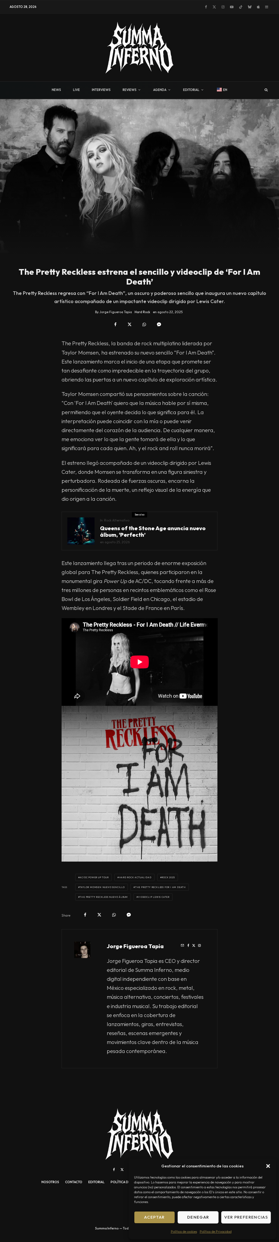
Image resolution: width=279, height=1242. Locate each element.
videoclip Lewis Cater (153, 897)
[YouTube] (231, 7)
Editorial (96, 1182)
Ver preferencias (246, 1217)
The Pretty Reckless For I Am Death (160, 887)
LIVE (76, 90)
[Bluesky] (249, 7)
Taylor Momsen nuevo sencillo (102, 887)
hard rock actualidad (135, 877)
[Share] (115, 324)
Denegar (198, 1217)
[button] (268, 1166)
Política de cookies (184, 1231)
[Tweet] (130, 324)
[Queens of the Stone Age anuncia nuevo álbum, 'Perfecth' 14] (81, 531)
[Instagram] (223, 7)
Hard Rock (142, 312)
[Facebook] (206, 7)
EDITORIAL (191, 90)
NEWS (56, 90)
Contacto (73, 1182)
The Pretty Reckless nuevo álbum (104, 897)
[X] (214, 7)
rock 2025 (168, 877)
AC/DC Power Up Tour (94, 877)
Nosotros (50, 1182)
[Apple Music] (258, 7)
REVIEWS (130, 90)
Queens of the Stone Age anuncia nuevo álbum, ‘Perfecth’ (153, 531)
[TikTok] (240, 7)
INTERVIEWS (101, 90)
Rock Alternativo (116, 520)
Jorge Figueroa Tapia (135, 946)
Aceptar (154, 1217)
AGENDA (159, 90)
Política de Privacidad (216, 1231)
